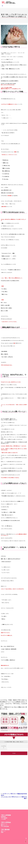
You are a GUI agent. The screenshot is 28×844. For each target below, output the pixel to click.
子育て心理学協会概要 (5, 826)
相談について (3, 831)
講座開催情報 (3, 816)
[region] (14, 786)
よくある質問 (3, 819)
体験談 (2, 832)
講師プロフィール (4, 825)
